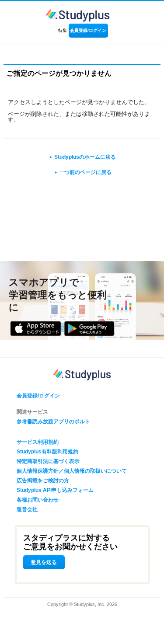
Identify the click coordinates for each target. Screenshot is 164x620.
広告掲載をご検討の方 (43, 480)
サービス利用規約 (38, 442)
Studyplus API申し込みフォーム (55, 490)
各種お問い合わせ (38, 500)
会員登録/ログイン (88, 30)
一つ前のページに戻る (85, 172)
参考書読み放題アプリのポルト (53, 421)
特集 (62, 30)
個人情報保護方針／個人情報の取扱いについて (72, 471)
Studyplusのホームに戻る (85, 157)
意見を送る (44, 562)
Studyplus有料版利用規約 (47, 452)
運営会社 (27, 509)
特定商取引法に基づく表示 (48, 461)
